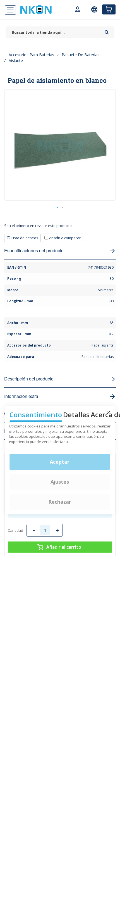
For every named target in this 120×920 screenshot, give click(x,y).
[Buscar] (106, 30)
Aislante (16, 60)
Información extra (21, 396)
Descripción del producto (29, 378)
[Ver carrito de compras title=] (109, 9)
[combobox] (54, 32)
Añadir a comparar (65, 237)
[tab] (60, 228)
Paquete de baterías (80, 54)
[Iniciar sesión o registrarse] (77, 10)
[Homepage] (36, 9)
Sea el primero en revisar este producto (38, 225)
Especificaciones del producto (34, 250)
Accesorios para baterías (31, 54)
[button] (57, 208)
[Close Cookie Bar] (108, 413)
